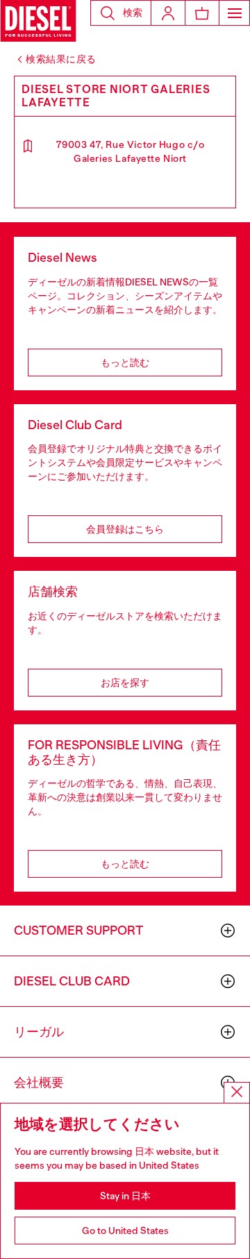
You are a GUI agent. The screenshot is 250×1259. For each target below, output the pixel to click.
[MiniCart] (202, 13)
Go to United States (125, 1230)
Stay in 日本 (125, 1195)
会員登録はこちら (125, 529)
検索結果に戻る (61, 59)
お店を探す (125, 682)
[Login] (168, 13)
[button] (121, 13)
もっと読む (125, 362)
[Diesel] (38, 21)
